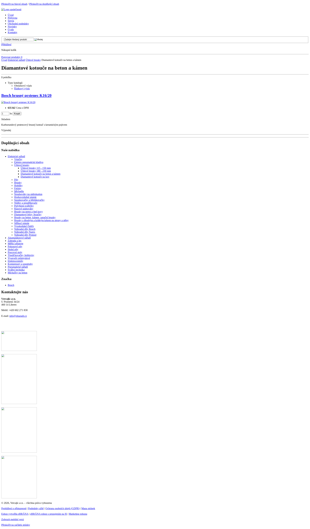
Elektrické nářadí (16, 60)
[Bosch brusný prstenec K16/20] (18, 102)
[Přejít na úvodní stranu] (11, 9)
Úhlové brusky (33, 60)
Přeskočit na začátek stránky (15, 525)
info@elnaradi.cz (18, 316)
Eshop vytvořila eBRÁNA (14, 514)
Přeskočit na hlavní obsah (14, 4)
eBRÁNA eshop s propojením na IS (48, 514)
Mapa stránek (88, 508)
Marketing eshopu (78, 514)
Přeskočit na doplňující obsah (44, 4)
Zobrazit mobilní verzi (12, 519)
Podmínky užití (36, 508)
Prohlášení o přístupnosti (13, 508)
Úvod (4, 60)
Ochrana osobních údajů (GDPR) (62, 508)
